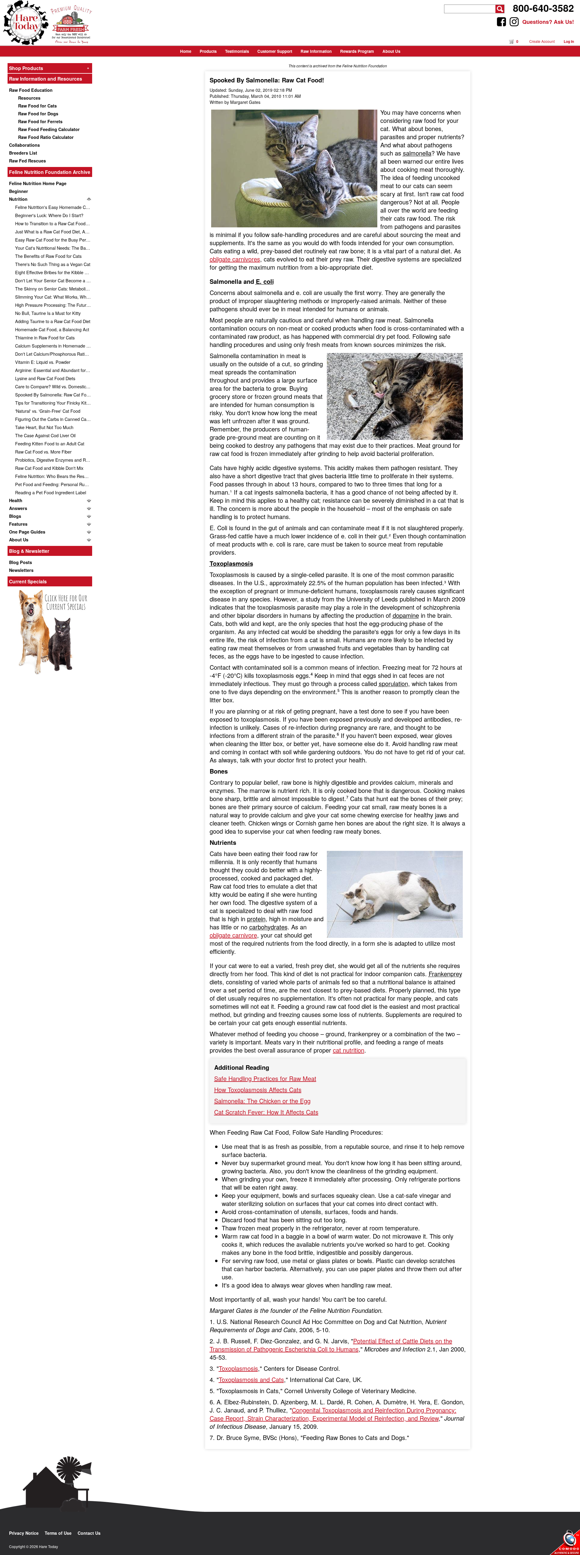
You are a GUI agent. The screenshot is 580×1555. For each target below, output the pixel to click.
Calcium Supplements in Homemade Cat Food (53, 345)
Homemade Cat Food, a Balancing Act (52, 329)
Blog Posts (20, 562)
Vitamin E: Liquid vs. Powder (42, 362)
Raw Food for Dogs (38, 114)
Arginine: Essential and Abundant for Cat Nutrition (53, 370)
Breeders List (23, 153)
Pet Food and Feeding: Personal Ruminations (53, 484)
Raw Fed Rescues (27, 161)
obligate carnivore (233, 935)
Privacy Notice (24, 1533)
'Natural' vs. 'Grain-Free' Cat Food (47, 411)
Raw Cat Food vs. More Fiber (43, 451)
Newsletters (21, 570)
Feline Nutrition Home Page (37, 183)
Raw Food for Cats (37, 106)
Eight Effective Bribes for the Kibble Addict (53, 272)
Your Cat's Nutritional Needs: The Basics (53, 248)
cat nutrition (348, 1050)
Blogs (15, 516)
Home (185, 51)
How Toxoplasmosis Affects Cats (257, 1089)
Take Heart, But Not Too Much (44, 427)
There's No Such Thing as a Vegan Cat (52, 264)
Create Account (542, 41)
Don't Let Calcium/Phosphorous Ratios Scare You (53, 354)
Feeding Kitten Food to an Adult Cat (49, 443)
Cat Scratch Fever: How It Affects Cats (266, 1112)
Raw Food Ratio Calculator (46, 137)
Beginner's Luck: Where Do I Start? (49, 215)
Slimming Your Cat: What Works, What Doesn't (53, 296)
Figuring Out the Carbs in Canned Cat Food (53, 419)
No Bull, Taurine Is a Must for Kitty (48, 313)
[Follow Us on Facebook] (501, 21)
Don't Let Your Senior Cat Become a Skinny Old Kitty (53, 280)
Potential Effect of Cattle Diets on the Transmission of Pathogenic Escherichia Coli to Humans (331, 1344)
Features (18, 524)
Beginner (18, 191)
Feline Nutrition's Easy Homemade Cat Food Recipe (53, 207)
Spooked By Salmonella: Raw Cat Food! (53, 394)
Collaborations (24, 145)
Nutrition (18, 199)
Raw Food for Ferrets (40, 121)
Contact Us (89, 1533)
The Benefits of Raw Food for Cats (48, 256)
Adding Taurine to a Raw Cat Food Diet (52, 321)
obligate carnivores (235, 259)
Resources (29, 98)
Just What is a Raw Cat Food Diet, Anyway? (53, 231)
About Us (18, 540)
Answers (18, 508)
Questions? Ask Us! (548, 22)
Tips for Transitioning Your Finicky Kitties (53, 402)
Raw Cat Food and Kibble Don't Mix (49, 468)
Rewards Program (357, 51)
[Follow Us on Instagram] (514, 21)
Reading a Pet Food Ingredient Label (50, 492)
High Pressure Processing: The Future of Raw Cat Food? (53, 305)
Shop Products (49, 68)
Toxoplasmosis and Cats (251, 1379)
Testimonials (237, 51)
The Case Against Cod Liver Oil (45, 435)
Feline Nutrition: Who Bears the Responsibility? (53, 476)
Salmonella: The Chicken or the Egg (262, 1100)
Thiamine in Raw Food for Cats (45, 337)
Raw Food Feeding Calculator (49, 129)
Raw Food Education (31, 90)
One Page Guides (27, 532)
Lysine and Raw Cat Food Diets (45, 378)
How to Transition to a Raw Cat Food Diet (53, 223)
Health (15, 500)
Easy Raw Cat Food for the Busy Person (53, 239)
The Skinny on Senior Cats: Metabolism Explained (53, 288)
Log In (569, 41)
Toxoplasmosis (238, 1368)
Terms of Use (58, 1533)
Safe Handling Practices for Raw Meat (265, 1078)
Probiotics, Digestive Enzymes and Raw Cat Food (53, 460)
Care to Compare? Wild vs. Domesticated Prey (53, 386)
